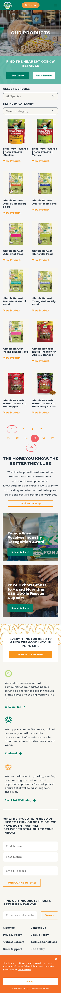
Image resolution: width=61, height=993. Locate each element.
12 (8, 438)
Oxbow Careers (13, 942)
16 (43, 438)
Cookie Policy (18, 989)
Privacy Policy (12, 934)
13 (17, 438)
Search (48, 5)
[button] (56, 958)
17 (52, 438)
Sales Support (12, 949)
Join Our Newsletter (21, 882)
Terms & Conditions (44, 942)
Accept (30, 981)
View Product (11, 160)
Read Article (20, 552)
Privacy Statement (40, 989)
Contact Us (38, 927)
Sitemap (9, 927)
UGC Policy (38, 949)
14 (26, 438)
